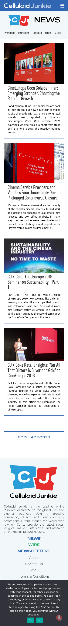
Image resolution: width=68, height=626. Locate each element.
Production (10, 33)
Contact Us (34, 564)
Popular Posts (34, 437)
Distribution (23, 33)
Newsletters (34, 551)
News (34, 539)
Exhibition (37, 33)
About (34, 558)
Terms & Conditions (34, 576)
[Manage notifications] (59, 618)
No (39, 620)
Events (48, 33)
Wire (34, 545)
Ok (30, 620)
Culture (58, 33)
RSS (34, 570)
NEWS (47, 21)
